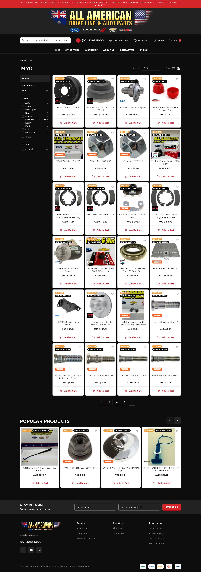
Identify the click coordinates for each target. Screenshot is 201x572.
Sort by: (136, 68)
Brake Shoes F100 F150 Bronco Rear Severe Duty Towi (68, 217)
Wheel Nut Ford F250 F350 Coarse (80, 468)
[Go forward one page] (132, 402)
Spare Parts (72, 50)
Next (177, 420)
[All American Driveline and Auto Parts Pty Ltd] (100, 21)
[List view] (173, 68)
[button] (158, 40)
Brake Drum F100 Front (68, 107)
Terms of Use (155, 528)
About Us (108, 50)
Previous (169, 420)
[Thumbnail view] (179, 68)
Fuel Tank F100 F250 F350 (165, 268)
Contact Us (127, 50)
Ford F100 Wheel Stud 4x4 (100, 375)
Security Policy (156, 538)
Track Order (82, 533)
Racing (144, 50)
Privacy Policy (156, 533)
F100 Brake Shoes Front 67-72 (100, 214)
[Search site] (23, 40)
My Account (82, 528)
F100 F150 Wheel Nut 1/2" (68, 161)
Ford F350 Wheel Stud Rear (133, 375)
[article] (39, 458)
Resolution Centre (86, 538)
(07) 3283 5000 (31, 542)
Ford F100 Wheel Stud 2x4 (165, 322)
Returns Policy (156, 543)
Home (57, 50)
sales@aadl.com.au (29, 535)
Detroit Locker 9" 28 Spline (133, 107)
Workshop (91, 50)
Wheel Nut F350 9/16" (100, 161)
